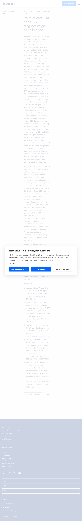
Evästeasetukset (62, 269)
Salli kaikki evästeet (19, 269)
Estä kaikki (41, 269)
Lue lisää (12, 263)
